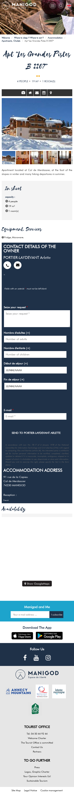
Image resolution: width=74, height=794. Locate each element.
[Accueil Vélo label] (35, 708)
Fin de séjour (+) (14, 379)
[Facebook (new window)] (25, 657)
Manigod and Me (37, 607)
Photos (23, 92)
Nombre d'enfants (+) (17, 348)
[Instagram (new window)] (48, 657)
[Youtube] (36, 657)
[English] (69, 6)
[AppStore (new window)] (22, 636)
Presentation (30, 92)
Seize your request (16, 307)
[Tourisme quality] (42, 691)
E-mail (9, 410)
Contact (37, 92)
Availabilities (43, 92)
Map (50, 92)
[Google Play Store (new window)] (49, 636)
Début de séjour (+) (16, 363)
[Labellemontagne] (59, 691)
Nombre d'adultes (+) (17, 332)
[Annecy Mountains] (18, 691)
